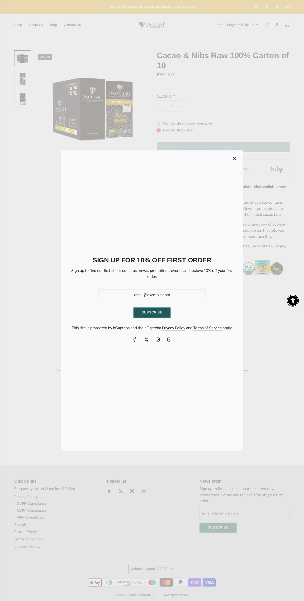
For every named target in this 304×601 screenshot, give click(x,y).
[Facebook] (135, 339)
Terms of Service (207, 328)
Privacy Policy (173, 328)
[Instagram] (157, 339)
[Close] (234, 158)
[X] (146, 339)
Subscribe (152, 312)
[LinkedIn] (169, 339)
